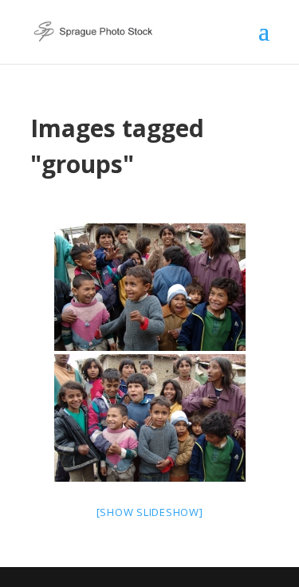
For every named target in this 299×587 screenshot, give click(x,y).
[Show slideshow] (149, 512)
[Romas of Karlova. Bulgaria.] (150, 287)
